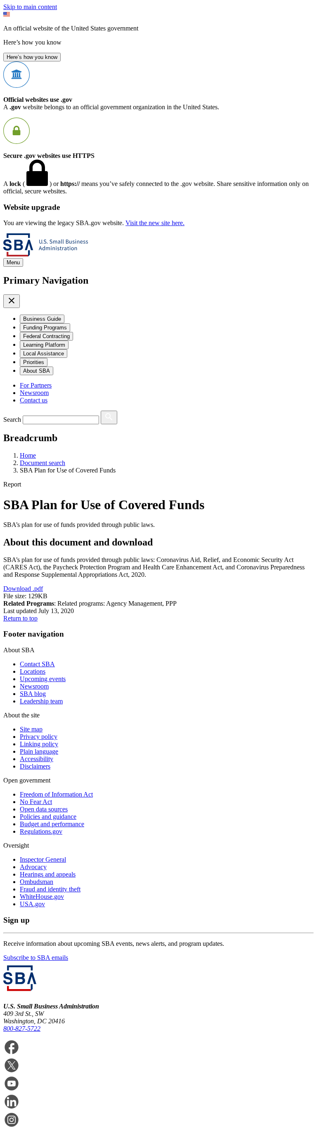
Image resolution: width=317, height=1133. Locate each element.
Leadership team (41, 701)
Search (12, 419)
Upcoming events (43, 678)
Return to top (20, 618)
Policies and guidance (48, 816)
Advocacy (33, 866)
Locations (32, 671)
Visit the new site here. (155, 222)
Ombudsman (36, 881)
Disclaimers (35, 766)
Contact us (33, 400)
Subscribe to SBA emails (35, 957)
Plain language (39, 751)
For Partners (36, 385)
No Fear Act (36, 801)
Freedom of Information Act (56, 794)
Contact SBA (37, 664)
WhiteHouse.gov (42, 896)
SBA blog (33, 693)
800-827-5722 (21, 1028)
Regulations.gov (41, 831)
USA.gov (32, 903)
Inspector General (43, 859)
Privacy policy (38, 736)
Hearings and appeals (48, 874)
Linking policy (39, 743)
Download (23, 588)
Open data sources (44, 809)
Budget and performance (52, 823)
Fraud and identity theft (50, 889)
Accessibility (36, 758)
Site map (31, 729)
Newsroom (34, 392)
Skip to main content (30, 6)
